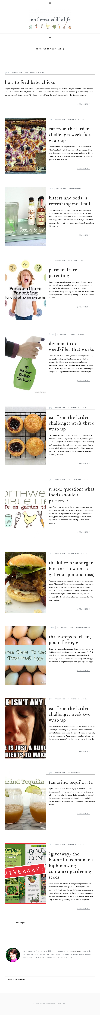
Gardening (73, 334)
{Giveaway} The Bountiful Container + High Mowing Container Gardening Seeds (71, 865)
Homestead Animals (32, 73)
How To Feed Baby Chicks (30, 82)
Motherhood (72, 260)
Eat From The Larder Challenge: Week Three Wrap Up (71, 423)
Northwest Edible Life (50, 19)
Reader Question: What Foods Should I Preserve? (72, 495)
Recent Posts (72, 119)
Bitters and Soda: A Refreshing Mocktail (69, 201)
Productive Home (74, 408)
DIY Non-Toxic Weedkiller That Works (71, 346)
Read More (84, 104)
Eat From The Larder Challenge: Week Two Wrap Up (70, 714)
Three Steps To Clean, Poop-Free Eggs (70, 640)
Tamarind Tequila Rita (71, 782)
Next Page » (20, 923)
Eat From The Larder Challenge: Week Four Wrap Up (70, 134)
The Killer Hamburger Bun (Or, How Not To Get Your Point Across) (72, 569)
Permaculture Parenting (63, 273)
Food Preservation (74, 479)
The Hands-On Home (73, 951)
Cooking (72, 188)
